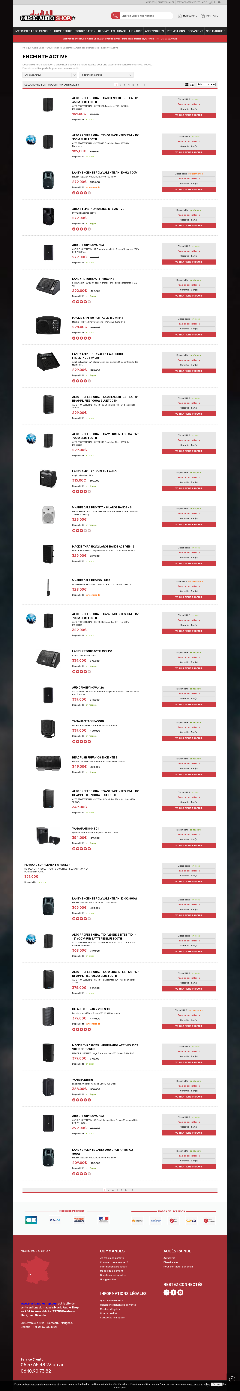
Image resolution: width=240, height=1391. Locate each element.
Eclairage (119, 31)
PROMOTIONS (176, 31)
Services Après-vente (188, 2)
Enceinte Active (33, 75)
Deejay (103, 31)
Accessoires (154, 31)
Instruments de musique (33, 31)
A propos (150, 2)
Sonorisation (85, 31)
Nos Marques (215, 31)
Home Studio (63, 31)
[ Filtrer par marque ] (92, 75)
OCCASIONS (195, 31)
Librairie (135, 31)
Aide (204, 2)
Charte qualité (166, 2)
